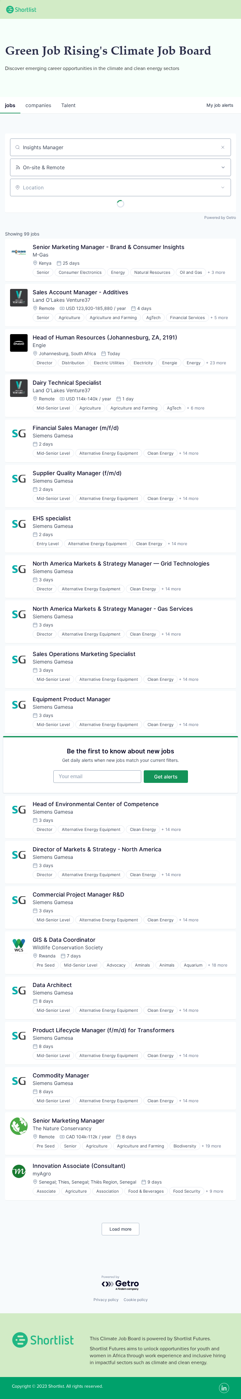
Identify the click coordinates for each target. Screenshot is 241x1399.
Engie (39, 345)
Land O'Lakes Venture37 (61, 300)
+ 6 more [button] (196, 407)
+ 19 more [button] (211, 1145)
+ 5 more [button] (219, 317)
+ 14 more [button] (189, 453)
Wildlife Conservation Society (68, 947)
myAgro (42, 1173)
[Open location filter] (223, 187)
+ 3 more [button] (216, 272)
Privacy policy (106, 1299)
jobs (10, 105)
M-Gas (40, 255)
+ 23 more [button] (216, 362)
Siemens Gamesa (53, 435)
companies (38, 105)
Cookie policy (136, 1299)
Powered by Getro (220, 217)
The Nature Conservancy (62, 1128)
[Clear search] (223, 147)
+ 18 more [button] (218, 965)
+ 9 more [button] (214, 1191)
